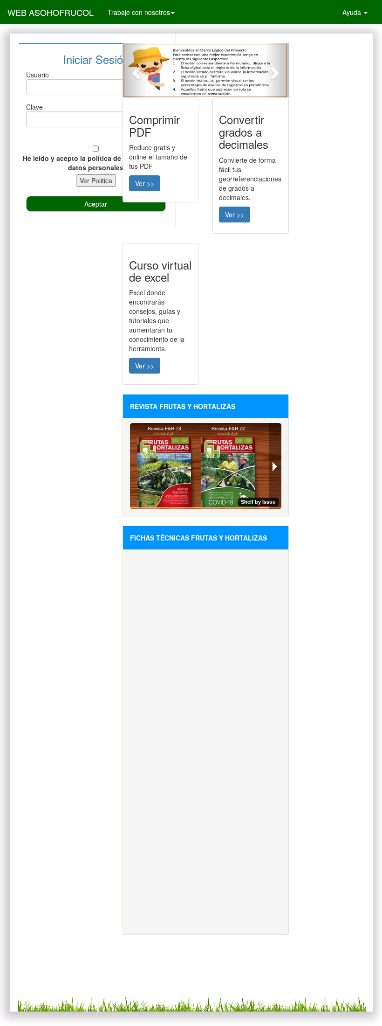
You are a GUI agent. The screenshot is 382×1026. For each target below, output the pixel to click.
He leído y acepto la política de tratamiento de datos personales (96, 162)
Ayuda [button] (352, 12)
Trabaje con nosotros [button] (139, 12)
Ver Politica (96, 180)
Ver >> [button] (144, 183)
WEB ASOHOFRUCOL (50, 12)
